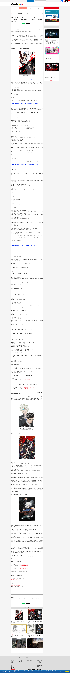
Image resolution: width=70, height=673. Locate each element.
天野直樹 (23, 598)
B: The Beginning (14, 598)
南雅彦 (32, 598)
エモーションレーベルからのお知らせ (42, 657)
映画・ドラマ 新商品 (29, 660)
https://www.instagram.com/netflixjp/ (23, 568)
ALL (15, 8)
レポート (39, 8)
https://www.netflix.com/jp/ (18, 562)
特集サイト (20, 657)
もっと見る (51, 80)
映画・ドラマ (20, 661)
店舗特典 (12, 665)
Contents (12, 657)
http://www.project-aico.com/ (29, 387)
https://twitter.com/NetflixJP (24, 565)
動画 (11, 662)
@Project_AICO (14, 579)
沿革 (38, 666)
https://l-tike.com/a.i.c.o (28, 379)
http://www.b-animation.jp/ (28, 388)
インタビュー (31, 8)
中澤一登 (19, 598)
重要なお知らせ (39, 660)
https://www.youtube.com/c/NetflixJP (25, 564)
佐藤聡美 (39, 598)
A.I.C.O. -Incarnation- (15, 599)
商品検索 (30, 1)
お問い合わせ (39, 665)
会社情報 (38, 662)
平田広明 (35, 598)
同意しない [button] (62, 671)
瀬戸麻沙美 (27, 598)
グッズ (12, 666)
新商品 (27, 657)
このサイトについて (40, 661)
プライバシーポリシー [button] (13, 671)
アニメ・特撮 (20, 660)
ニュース (23, 8)
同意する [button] (66, 671)
